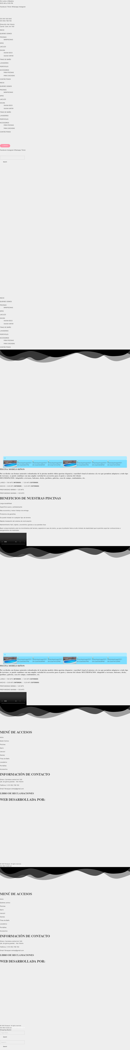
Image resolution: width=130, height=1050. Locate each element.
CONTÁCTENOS (5, 79)
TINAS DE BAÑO (5, 59)
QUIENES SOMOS (6, 33)
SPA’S (2, 43)
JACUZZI (3, 47)
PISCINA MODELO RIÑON (12, 469)
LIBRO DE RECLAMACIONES (17, 793)
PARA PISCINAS (9, 72)
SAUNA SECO (8, 53)
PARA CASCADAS (9, 75)
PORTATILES (4, 66)
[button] (65, 458)
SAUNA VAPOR (8, 56)
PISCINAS (3, 37)
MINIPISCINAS (8, 39)
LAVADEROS (4, 63)
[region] (65, 415)
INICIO (2, 30)
